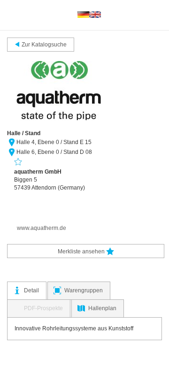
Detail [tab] (31, 290)
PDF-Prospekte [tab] (43, 308)
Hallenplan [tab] (102, 308)
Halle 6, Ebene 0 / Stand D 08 (54, 152)
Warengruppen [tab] (83, 290)
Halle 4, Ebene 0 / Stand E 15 (54, 142)
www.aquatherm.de (41, 228)
